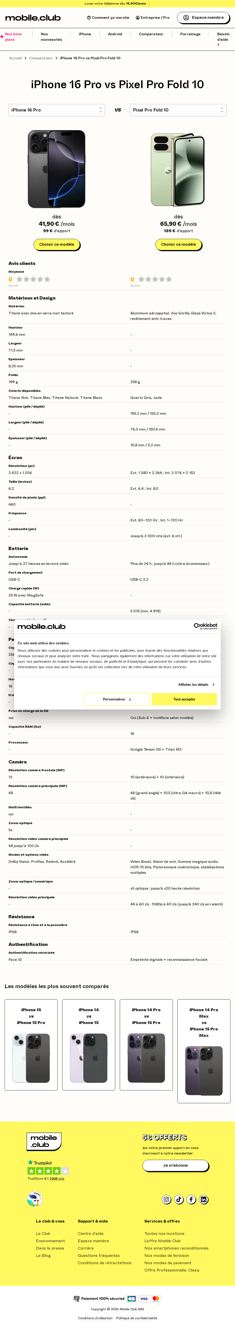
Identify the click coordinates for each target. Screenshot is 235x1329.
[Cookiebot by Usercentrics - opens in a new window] (197, 626)
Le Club (43, 1234)
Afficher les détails (193, 684)
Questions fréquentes (99, 1256)
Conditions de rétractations (104, 1263)
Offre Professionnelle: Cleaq (171, 1270)
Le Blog (43, 1256)
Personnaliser (114, 699)
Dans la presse (50, 1248)
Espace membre (93, 1241)
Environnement (50, 1241)
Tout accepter (184, 699)
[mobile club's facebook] (191, 1199)
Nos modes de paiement (167, 1263)
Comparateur (41, 58)
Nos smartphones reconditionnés (176, 1248)
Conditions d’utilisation (95, 1318)
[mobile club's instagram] (166, 1199)
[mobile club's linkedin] (204, 1199)
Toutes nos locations (164, 1234)
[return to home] (33, 18)
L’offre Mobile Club (162, 1241)
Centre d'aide (91, 1234)
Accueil (15, 58)
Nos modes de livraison (166, 1256)
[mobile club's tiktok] (179, 1199)
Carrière (86, 1248)
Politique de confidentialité (136, 1318)
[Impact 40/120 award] (35, 1199)
